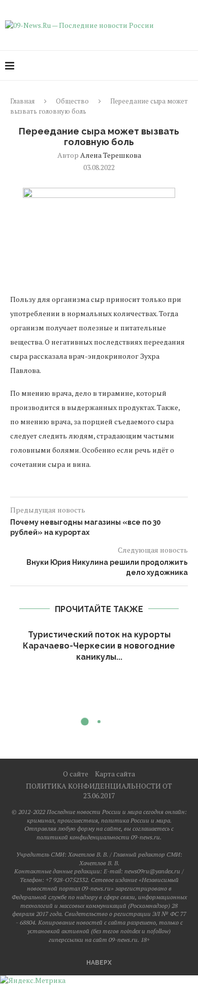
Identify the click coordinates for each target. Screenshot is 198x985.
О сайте (75, 773)
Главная (22, 101)
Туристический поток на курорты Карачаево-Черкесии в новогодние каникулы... (99, 646)
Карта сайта (115, 773)
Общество (72, 101)
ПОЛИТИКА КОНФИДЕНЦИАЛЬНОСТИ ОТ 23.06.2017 (99, 790)
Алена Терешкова (110, 155)
